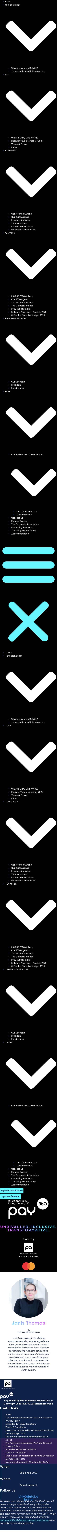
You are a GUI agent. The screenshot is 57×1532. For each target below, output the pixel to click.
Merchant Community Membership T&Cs (26, 1436)
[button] (28, 593)
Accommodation (20, 533)
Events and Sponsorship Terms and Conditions (29, 1430)
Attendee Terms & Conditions (20, 1424)
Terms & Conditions (15, 1427)
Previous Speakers (20, 220)
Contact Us (17, 517)
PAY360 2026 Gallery (22, 296)
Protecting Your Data (22, 527)
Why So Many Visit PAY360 (24, 137)
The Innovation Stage (22, 302)
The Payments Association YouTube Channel (28, 1417)
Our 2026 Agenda (20, 216)
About (8, 1414)
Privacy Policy (12, 1420)
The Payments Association (25, 524)
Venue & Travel (19, 144)
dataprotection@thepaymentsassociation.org (24, 1520)
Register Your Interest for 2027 (27, 140)
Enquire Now (17, 388)
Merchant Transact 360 (23, 229)
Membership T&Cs (15, 1433)
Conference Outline (21, 213)
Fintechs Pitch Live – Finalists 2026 (29, 312)
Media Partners (24, 514)
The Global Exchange (22, 305)
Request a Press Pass (22, 226)
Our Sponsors (18, 381)
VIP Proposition (19, 223)
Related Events (19, 521)
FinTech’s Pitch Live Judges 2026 (28, 315)
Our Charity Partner (27, 511)
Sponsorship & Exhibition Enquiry (28, 71)
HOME (7, 1)
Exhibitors (16, 384)
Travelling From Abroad (23, 530)
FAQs (14, 147)
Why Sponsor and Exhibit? (24, 68)
